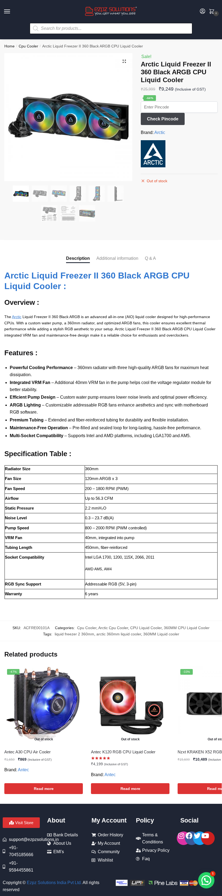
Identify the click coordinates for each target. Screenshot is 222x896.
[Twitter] (200, 838)
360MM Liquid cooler (161, 634)
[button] (124, 61)
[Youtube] (208, 838)
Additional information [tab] (117, 258)
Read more (44, 788)
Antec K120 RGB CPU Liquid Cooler (123, 752)
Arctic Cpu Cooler (113, 628)
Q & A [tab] (150, 258)
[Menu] (12, 12)
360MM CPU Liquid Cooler (187, 628)
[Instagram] (183, 838)
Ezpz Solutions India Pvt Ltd (54, 882)
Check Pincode (162, 119)
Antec (23, 769)
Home (9, 46)
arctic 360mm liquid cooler (118, 634)
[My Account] (202, 11)
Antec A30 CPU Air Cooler (27, 752)
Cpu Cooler (28, 46)
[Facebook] (191, 838)
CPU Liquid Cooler (146, 628)
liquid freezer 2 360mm (74, 634)
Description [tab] (78, 258)
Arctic (159, 132)
